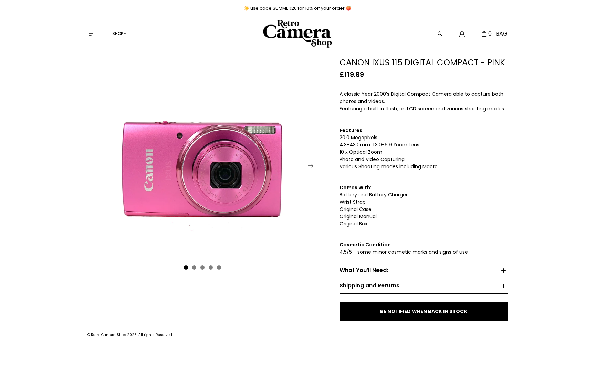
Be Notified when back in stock (423, 311)
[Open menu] (91, 34)
